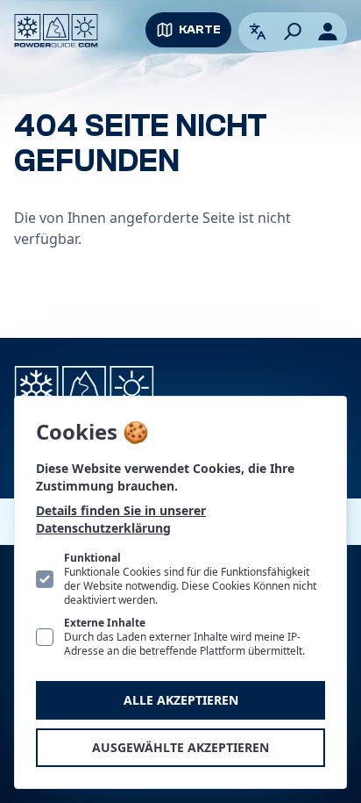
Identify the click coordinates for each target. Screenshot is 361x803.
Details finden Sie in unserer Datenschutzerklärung (121, 519)
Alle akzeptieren (181, 700)
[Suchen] (292, 31)
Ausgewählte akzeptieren (180, 747)
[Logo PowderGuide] (56, 30)
